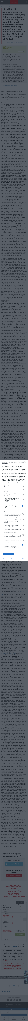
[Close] (25, 462)
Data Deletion (6, 558)
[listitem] (14, 486)
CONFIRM (8, 554)
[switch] (23, 489)
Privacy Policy (22, 558)
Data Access (14, 558)
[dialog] (14, 510)
